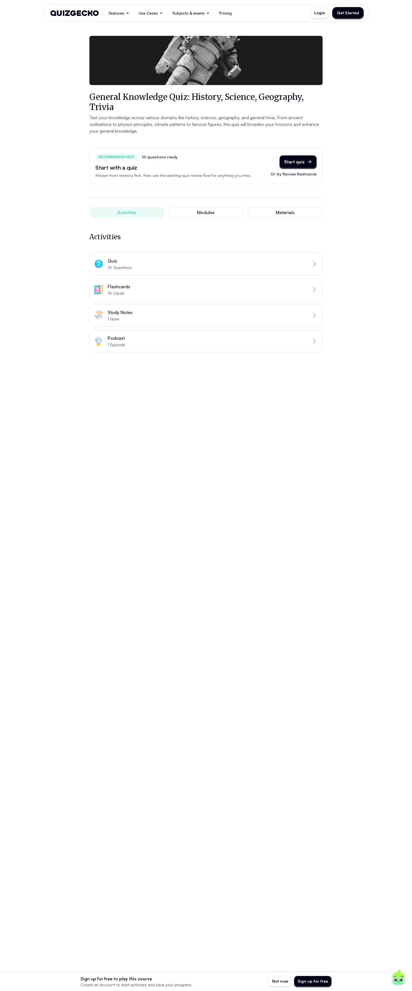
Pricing (225, 13)
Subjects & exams (188, 13)
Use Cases (148, 13)
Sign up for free (313, 981)
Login (319, 12)
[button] (206, 264)
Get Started (348, 12)
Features (116, 13)
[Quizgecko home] (74, 13)
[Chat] (399, 978)
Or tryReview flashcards (293, 174)
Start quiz (294, 162)
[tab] (126, 212)
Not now (280, 981)
